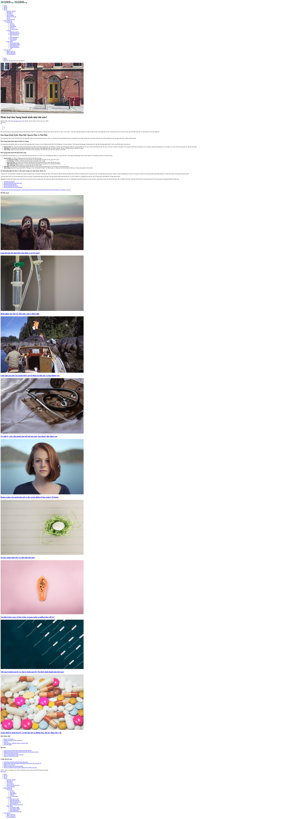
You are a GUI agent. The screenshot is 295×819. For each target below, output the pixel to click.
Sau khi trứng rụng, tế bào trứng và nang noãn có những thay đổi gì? (28, 617)
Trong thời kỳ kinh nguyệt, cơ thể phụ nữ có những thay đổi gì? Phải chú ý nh (31, 733)
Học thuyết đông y (11, 54)
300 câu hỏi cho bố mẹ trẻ (13, 785)
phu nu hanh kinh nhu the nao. (11, 185)
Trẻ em (5, 9)
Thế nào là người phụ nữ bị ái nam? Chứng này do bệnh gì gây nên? (20, 767)
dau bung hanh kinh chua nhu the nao (13, 183)
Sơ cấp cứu (9, 22)
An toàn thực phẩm (14, 43)
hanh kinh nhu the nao (9, 181)
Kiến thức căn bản (14, 32)
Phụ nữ (5, 8)
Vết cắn (12, 23)
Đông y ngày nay (11, 51)
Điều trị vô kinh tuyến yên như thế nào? (13, 766)
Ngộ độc (12, 27)
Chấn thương (13, 26)
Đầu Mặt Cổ (10, 12)
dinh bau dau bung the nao (10, 184)
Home (5, 5)
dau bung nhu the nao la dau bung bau (13, 187)
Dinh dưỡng (10, 41)
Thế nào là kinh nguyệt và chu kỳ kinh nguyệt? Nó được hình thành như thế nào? (32, 672)
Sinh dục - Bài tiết (11, 11)
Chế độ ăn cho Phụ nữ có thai (11, 753)
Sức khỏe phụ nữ (17, 121)
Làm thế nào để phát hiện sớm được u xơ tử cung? (20, 253)
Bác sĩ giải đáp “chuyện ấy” (13, 39)
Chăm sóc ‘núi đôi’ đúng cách (11, 756)
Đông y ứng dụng (11, 52)
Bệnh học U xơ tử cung (9, 764)
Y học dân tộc (7, 50)
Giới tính (9, 30)
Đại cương (12, 25)
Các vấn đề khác (11, 19)
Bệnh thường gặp (8, 20)
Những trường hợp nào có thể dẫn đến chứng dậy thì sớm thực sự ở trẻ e (21, 752)
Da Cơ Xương (10, 15)
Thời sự (5, 7)
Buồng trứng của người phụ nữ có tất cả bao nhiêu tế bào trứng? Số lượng (29, 497)
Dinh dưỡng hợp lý (14, 45)
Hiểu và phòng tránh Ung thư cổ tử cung (14, 754)
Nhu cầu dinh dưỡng (15, 44)
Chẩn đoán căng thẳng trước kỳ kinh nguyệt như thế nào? (18, 750)
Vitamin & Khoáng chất (15, 811)
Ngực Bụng (10, 14)
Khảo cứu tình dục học (15, 801)
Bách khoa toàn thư (14, 33)
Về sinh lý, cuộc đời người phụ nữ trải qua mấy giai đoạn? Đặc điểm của (29, 436)
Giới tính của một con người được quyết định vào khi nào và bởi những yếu (30, 376)
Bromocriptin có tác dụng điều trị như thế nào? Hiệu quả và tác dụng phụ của (22, 763)
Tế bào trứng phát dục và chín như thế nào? (18, 558)
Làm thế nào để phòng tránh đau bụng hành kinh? (16, 762)
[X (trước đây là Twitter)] (4, 127)
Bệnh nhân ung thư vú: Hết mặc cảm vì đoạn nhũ (20, 314)
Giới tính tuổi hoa (14, 37)
